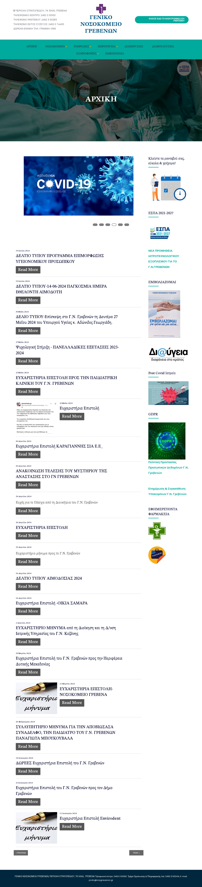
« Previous (21, 853)
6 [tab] (126, 224)
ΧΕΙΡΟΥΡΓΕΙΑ (107, 46)
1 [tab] (95, 224)
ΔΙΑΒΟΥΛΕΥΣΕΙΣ (163, 46)
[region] (78, 197)
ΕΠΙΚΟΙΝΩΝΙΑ (114, 53)
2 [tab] (101, 224)
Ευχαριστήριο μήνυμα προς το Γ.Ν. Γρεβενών (48, 553)
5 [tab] (120, 224)
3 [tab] (107, 224)
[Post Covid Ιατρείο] (168, 393)
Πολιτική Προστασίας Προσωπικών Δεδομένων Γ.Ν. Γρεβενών (168, 467)
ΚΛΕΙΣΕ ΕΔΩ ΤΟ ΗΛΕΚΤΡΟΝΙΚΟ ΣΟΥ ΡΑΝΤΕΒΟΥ (167, 19)
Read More (28, 270)
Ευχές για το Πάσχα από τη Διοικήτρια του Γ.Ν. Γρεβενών (57, 502)
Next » (136, 853)
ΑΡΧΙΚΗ (31, 46)
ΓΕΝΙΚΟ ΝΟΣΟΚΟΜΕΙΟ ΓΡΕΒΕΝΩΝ (101, 24)
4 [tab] (114, 224)
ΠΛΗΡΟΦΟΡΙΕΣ (86, 53)
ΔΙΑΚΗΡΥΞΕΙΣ (133, 46)
